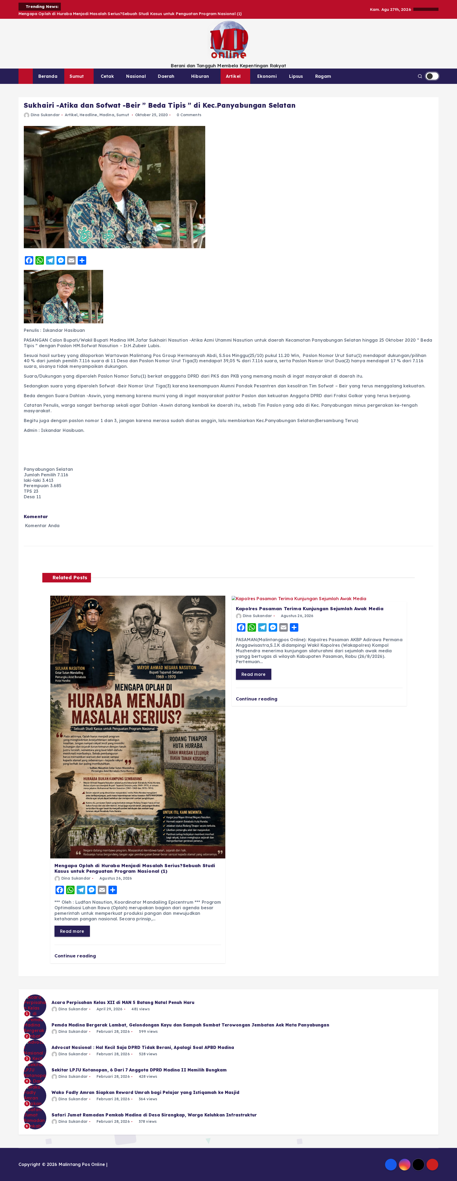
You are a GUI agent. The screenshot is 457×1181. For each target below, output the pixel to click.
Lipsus (296, 76)
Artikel (233, 76)
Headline (88, 114)
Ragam (323, 76)
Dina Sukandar (45, 114)
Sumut (77, 76)
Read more (72, 931)
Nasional (135, 76)
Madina (106, 114)
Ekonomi (267, 76)
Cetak (107, 76)
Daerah (166, 76)
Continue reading (76, 955)
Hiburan (200, 76)
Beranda (47, 76)
